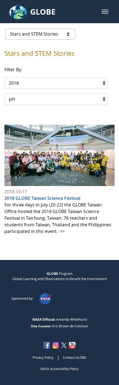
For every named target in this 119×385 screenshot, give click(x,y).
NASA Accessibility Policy (59, 369)
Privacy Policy (43, 357)
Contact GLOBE (74, 357)
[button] (105, 11)
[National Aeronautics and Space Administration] (45, 298)
